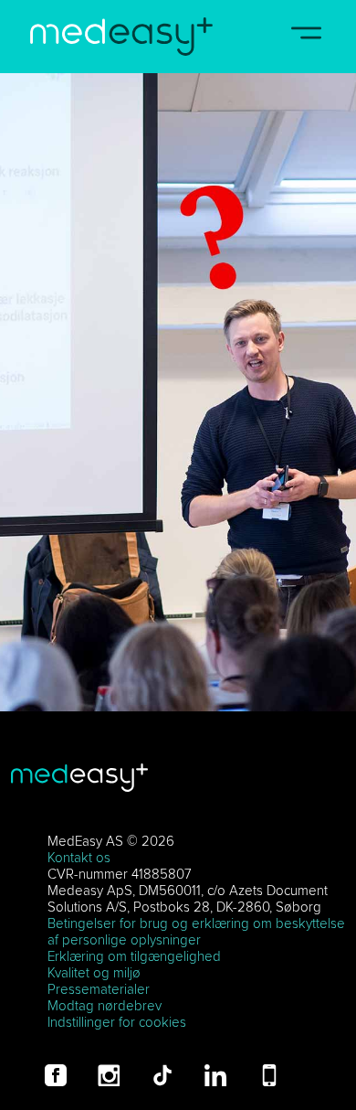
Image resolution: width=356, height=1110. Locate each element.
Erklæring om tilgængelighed (134, 956)
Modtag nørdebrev (104, 1005)
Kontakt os (78, 857)
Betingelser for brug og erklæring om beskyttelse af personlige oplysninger (196, 931)
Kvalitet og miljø (94, 972)
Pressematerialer (98, 988)
